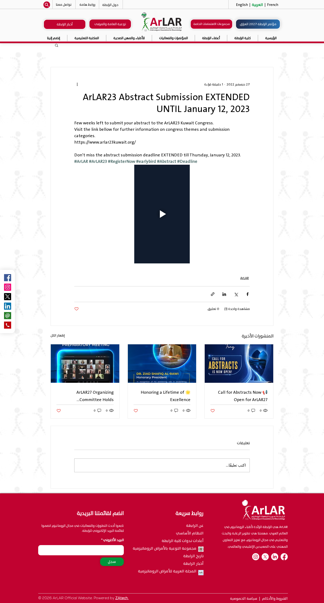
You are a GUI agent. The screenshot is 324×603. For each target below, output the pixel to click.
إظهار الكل (58, 335)
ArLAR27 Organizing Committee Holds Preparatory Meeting (93, 396)
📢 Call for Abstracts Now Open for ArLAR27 (243, 396)
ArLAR (244, 278)
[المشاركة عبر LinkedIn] (224, 294)
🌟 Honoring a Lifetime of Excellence (165, 396)
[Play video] (162, 214)
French (272, 5)
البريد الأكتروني (113, 540)
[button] (173, 38)
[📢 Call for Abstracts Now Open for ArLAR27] (239, 363)
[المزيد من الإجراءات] (77, 84)
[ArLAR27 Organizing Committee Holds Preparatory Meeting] (85, 363)
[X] (265, 556)
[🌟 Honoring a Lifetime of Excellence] (162, 363)
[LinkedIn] (274, 556)
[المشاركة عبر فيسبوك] (247, 294)
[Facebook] (284, 556)
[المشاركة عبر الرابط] (212, 294)
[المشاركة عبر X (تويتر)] (236, 294)
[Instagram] (7, 287)
